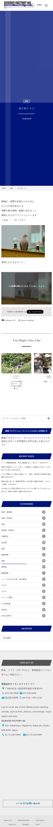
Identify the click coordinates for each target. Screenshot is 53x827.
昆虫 (23, 549)
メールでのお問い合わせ (28, 803)
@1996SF (19, 312)
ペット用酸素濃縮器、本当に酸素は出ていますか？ (20, 463)
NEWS (23, 610)
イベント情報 (23, 597)
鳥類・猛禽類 (23, 512)
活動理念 (22, 536)
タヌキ (16, 377)
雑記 (23, 524)
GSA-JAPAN (23, 616)
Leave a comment (27, 320)
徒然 (49, 377)
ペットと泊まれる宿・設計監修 (22, 579)
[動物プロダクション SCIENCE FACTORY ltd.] (17, 3)
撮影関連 (23, 555)
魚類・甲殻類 (23, 518)
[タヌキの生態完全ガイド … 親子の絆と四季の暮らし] (16, 363)
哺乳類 (23, 567)
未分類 (23, 543)
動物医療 (22, 573)
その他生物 (22, 604)
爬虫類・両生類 (23, 530)
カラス (23, 591)
